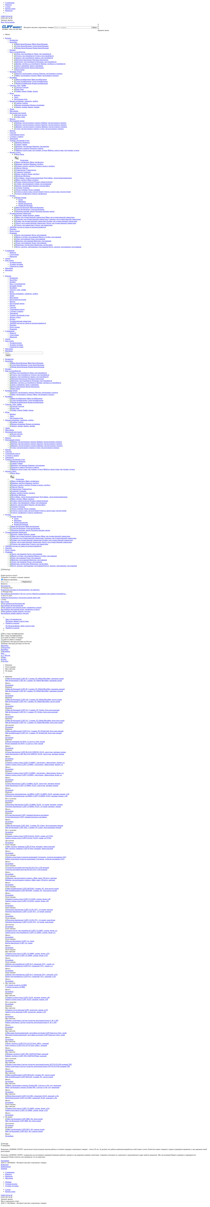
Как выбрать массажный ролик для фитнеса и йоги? (20, 609)
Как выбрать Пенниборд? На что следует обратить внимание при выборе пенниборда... (33, 594)
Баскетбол (13, 42)
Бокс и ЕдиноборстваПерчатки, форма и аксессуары (17, 620)
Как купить (9, 260)
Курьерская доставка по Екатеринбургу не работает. (20, 590)
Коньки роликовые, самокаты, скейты (24, 101)
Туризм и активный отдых (19, 140)
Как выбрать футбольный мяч (12, 605)
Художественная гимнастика (20, 213)
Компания (4, 1165)
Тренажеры (14, 138)
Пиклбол (13, 229)
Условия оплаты (16, 262)
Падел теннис (15, 231)
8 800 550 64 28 (6, 16)
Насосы (12, 119)
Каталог (8, 38)
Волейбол (13, 77)
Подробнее (9, 685)
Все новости (5, 586)
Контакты (9, 270)
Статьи (7, 1189)
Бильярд (13, 50)
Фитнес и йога (15, 152)
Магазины (9, 268)
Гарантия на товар (16, 266)
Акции (7, 258)
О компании (9, 250)
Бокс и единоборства (17, 52)
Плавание (13, 233)
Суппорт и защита (16, 136)
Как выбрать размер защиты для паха (15, 613)
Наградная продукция (18, 113)
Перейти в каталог (12, 623)
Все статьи (5, 601)
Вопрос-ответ (10, 1191)
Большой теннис (16, 72)
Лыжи (12, 109)
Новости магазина (10, 579)
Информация (6, 1167)
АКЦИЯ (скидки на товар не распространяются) (28, 227)
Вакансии (13, 256)
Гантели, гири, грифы (18, 85)
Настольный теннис (17, 121)
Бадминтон (14, 40)
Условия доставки (16, 264)
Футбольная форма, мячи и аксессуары (20, 626)
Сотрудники (14, 254)
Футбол (12, 196)
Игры (12, 93)
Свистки (13, 133)
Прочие (12, 131)
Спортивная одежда (17, 135)
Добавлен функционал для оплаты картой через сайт (20, 598)
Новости (13, 252)
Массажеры (14, 111)
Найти (8, 355)
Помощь (4, 1168)
